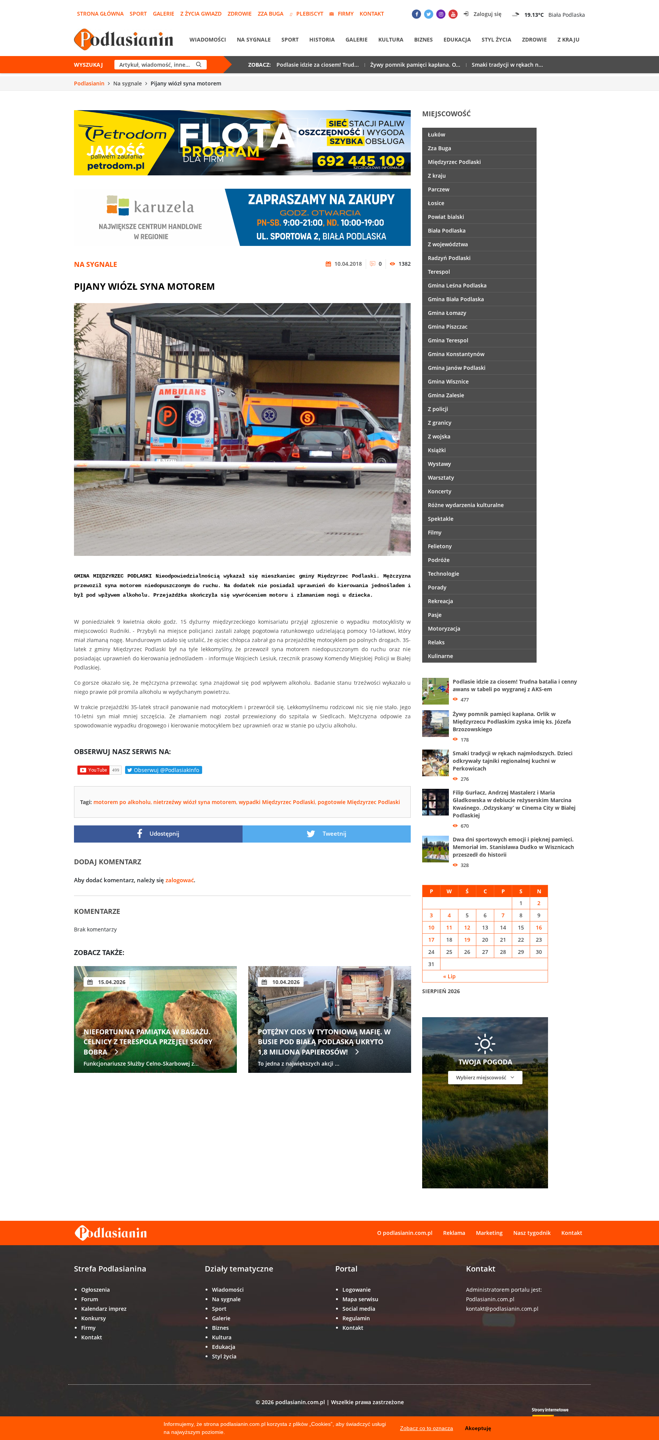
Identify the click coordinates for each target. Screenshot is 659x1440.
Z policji (438, 409)
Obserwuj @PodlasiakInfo (165, 770)
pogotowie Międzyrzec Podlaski (359, 802)
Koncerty (440, 491)
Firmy (346, 13)
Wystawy (439, 463)
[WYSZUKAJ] (198, 64)
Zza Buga (270, 13)
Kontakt (372, 13)
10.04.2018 (347, 263)
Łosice (436, 203)
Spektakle (440, 518)
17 (431, 939)
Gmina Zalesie (446, 395)
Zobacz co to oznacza (426, 1428)
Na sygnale (254, 39)
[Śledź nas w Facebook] (416, 14)
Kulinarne (440, 656)
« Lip (449, 976)
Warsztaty (441, 477)
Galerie (163, 13)
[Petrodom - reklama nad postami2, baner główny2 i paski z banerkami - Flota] (242, 142)
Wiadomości (208, 39)
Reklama (454, 1232)
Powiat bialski (446, 216)
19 (467, 939)
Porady (437, 587)
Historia (322, 39)
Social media (358, 1308)
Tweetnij (333, 833)
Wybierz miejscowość (481, 1077)
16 (539, 927)
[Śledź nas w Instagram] (440, 14)
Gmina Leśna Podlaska (457, 285)
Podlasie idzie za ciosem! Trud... (317, 64)
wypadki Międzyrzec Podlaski (277, 802)
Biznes (423, 39)
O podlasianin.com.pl (404, 1232)
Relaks (436, 642)
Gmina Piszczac (448, 326)
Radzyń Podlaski (449, 258)
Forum (89, 1299)
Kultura (390, 39)
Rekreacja (440, 601)
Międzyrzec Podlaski (454, 161)
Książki (437, 450)
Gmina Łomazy (447, 312)
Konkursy (93, 1318)
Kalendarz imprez (104, 1308)
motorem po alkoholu (122, 802)
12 (467, 927)
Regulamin (356, 1318)
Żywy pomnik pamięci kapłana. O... (415, 64)
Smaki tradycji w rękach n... (507, 64)
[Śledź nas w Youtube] (453, 14)
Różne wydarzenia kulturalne (466, 505)
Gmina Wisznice (448, 381)
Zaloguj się (486, 14)
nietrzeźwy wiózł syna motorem (194, 802)
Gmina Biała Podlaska (456, 299)
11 (449, 927)
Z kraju (569, 39)
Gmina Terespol (448, 340)
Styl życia (496, 39)
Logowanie (356, 1289)
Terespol (439, 271)
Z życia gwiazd (201, 13)
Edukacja (457, 39)
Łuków (436, 134)
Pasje (435, 614)
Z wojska (439, 436)
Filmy (435, 532)
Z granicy (440, 422)
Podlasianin (89, 83)
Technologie (443, 573)
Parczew (438, 189)
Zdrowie (240, 13)
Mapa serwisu (360, 1299)
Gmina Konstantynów (456, 354)
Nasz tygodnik (532, 1232)
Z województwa (448, 244)
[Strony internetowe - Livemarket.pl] (556, 1415)
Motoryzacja (444, 628)
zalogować (180, 880)
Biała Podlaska (447, 230)
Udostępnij (163, 833)
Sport (138, 13)
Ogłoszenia (95, 1289)
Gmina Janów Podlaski (456, 367)
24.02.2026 (285, 982)
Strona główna (100, 13)
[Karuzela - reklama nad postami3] (242, 216)
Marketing (489, 1232)
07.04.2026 (110, 982)
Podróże (439, 559)
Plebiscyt (309, 13)
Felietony (440, 546)
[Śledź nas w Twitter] (428, 14)
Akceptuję (478, 1428)
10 (431, 927)
